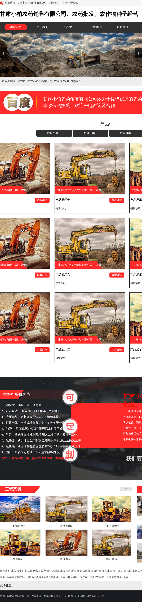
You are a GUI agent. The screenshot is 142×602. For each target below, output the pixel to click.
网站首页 (16, 27)
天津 (19, 570)
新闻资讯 (122, 27)
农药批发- (60, 81)
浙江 (73, 570)
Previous (3, 53)
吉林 (49, 570)
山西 (30, 570)
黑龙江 (56, 570)
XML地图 (68, 596)
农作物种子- (74, 81)
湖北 (107, 570)
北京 (13, 570)
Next (138, 53)
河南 (101, 570)
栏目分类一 (54, 133)
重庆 (134, 570)
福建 (84, 570)
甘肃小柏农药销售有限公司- (36, 81)
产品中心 (69, 27)
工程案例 (96, 27)
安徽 (79, 570)
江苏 (68, 570)
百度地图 (80, 596)
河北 (24, 570)
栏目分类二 (90, 133)
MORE (126, 488)
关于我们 (42, 27)
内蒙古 (37, 570)
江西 (90, 570)
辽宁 (43, 570)
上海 (62, 570)
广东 (118, 570)
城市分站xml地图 (96, 596)
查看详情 (17, 200)
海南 (129, 570)
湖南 (112, 570)
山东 (96, 570)
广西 (123, 570)
